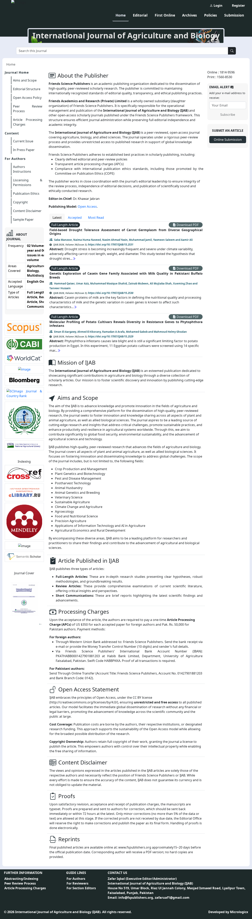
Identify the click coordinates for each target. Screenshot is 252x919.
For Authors (76, 878)
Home (121, 15)
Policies (210, 15)
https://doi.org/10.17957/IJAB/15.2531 (110, 244)
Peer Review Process (20, 883)
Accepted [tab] (75, 217)
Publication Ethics (26, 193)
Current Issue (23, 141)
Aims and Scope (25, 80)
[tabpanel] (126, 289)
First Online (165, 15)
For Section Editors (81, 888)
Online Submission (228, 139)
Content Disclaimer (27, 211)
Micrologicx (239, 912)
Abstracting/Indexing (21, 878)
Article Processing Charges (25, 888)
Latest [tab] (57, 217)
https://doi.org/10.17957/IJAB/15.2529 (110, 336)
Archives (189, 15)
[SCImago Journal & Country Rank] (24, 393)
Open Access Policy (27, 97)
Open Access (87, 206)
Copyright (20, 202)
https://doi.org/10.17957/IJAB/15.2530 (110, 293)
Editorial (140, 15)
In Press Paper (24, 150)
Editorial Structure (26, 89)
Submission (234, 15)
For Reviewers (77, 883)
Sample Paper (23, 219)
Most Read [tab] (96, 217)
